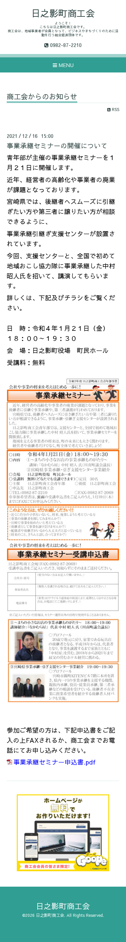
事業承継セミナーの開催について (57, 145)
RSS (115, 109)
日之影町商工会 (63, 13)
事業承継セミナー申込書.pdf (54, 761)
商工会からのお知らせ (42, 97)
